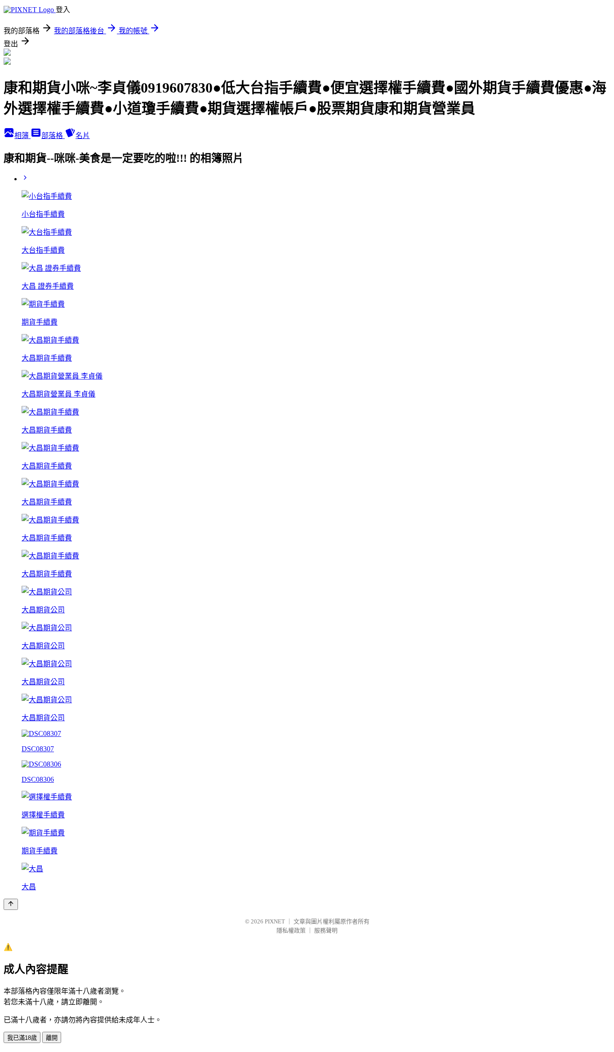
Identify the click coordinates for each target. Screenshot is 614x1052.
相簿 (22, 135)
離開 (52, 1037)
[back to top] (11, 904)
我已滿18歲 (22, 1037)
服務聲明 (326, 930)
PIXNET (275, 921)
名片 (83, 135)
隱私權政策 (291, 930)
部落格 (53, 135)
